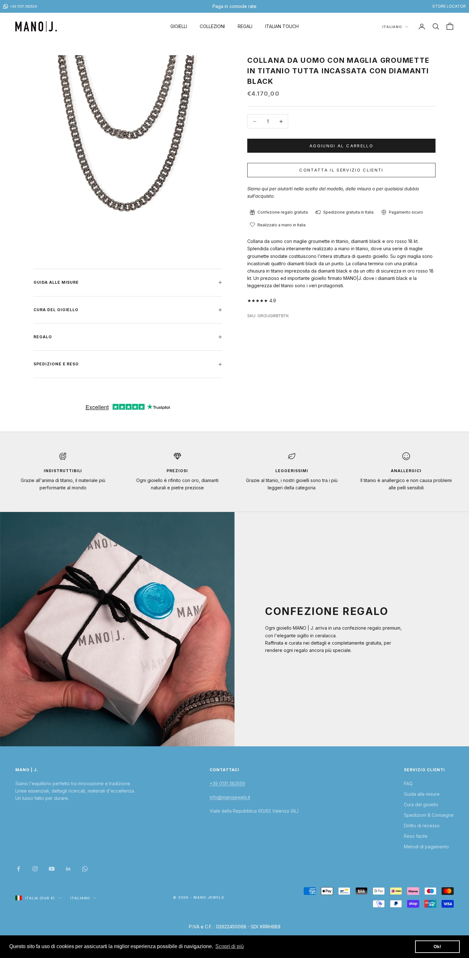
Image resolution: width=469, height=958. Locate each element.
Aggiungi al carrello (341, 145)
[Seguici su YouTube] (51, 869)
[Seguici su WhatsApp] (85, 869)
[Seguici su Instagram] (35, 869)
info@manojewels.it (230, 797)
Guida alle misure (422, 794)
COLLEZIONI (212, 26)
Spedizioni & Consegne (429, 815)
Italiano (392, 27)
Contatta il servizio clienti (341, 169)
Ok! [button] (437, 946)
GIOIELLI (178, 26)
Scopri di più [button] (229, 946)
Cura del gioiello (421, 804)
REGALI (245, 26)
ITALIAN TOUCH (282, 26)
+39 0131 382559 (227, 783)
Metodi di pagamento (426, 846)
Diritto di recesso (422, 825)
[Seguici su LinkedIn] (68, 869)
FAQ (408, 783)
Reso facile (416, 836)
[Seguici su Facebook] (18, 869)
